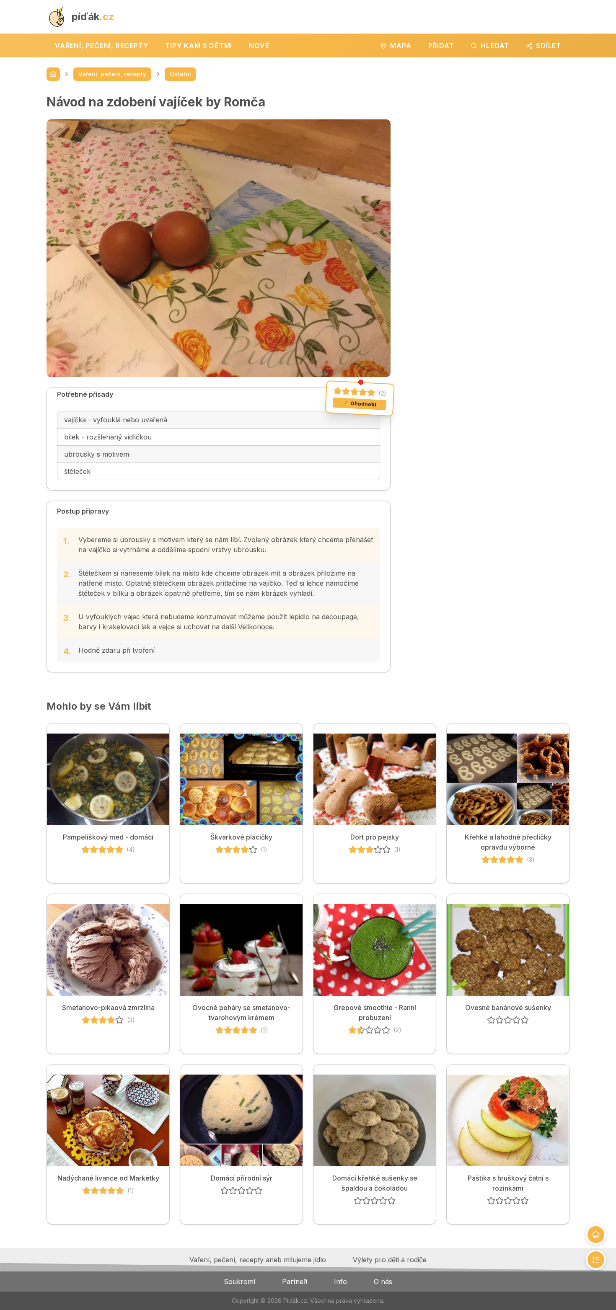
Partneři (294, 1281)
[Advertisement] (486, 153)
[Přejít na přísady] (596, 1235)
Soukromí (239, 1281)
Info (340, 1281)
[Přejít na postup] (596, 1260)
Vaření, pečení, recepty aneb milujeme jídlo (257, 1260)
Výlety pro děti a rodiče (390, 1260)
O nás (383, 1281)
